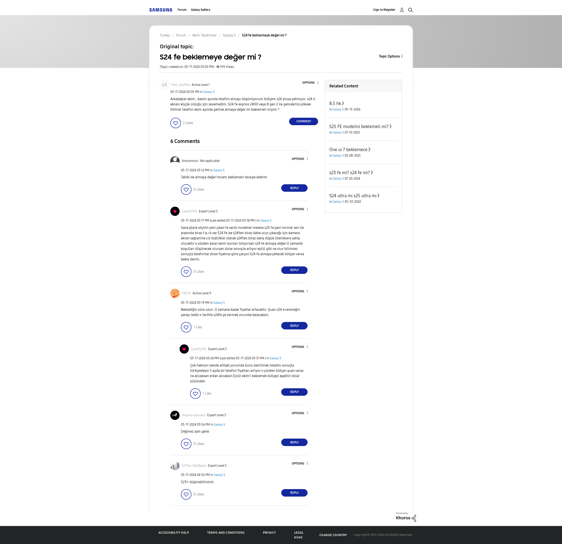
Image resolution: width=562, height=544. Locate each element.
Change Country (333, 535)
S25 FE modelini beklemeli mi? (359, 126)
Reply (294, 188)
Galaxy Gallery (200, 10)
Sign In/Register (384, 10)
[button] (310, 83)
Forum (182, 10)
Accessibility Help (174, 533)
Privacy (269, 533)
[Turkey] (160, 10)
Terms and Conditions (226, 533)
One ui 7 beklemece (348, 149)
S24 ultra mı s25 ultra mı (352, 195)
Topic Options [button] (389, 56)
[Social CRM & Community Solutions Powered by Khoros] (406, 517)
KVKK (298, 537)
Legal (299, 533)
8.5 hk (335, 103)
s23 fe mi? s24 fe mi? (349, 172)
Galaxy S (209, 92)
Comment (303, 121)
